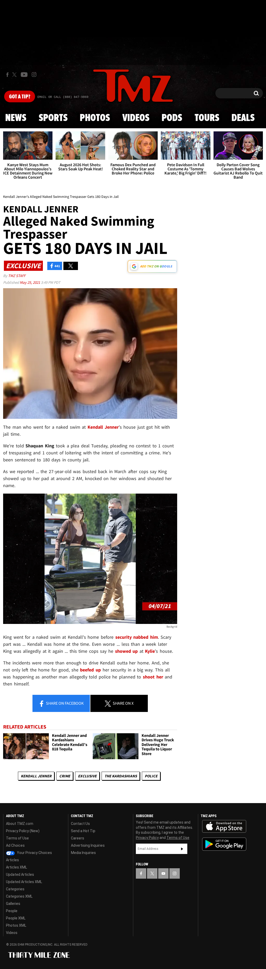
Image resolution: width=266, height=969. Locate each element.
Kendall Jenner (36, 775)
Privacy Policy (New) (22, 831)
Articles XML (16, 867)
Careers (77, 838)
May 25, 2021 (30, 282)
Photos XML (16, 925)
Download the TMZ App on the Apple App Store (224, 826)
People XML (15, 918)
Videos (135, 118)
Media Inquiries (83, 853)
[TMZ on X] (15, 74)
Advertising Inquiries (88, 845)
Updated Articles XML (24, 882)
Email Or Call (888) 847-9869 (62, 97)
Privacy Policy (147, 838)
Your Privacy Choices (34, 853)
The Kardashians (120, 775)
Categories (15, 889)
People (11, 911)
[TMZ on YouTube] (163, 873)
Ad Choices (15, 845)
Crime (64, 775)
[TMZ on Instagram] (34, 74)
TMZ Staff (16, 275)
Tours (207, 118)
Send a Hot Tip (83, 831)
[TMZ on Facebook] (7, 74)
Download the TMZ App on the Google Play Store (224, 844)
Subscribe (182, 849)
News (15, 118)
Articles (12, 860)
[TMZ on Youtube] (24, 74)
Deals (243, 118)
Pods (172, 118)
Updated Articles (20, 874)
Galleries (13, 903)
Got (19, 96)
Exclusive (87, 775)
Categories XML (19, 896)
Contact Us (80, 824)
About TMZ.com (19, 824)
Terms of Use (17, 838)
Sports (53, 118)
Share (64, 703)
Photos (95, 118)
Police (151, 775)
